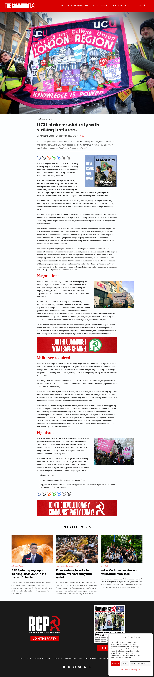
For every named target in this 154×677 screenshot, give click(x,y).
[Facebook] (64, 666)
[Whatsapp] (90, 666)
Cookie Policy (125, 670)
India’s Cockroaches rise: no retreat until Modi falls (118, 572)
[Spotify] (84, 666)
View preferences (140, 664)
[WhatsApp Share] (54, 158)
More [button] (127, 6)
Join (62, 6)
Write (87, 6)
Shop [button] (120, 6)
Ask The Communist (67, 566)
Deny (125, 664)
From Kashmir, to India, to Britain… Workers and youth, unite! (74, 574)
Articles (95, 6)
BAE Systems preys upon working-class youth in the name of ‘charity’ (29, 574)
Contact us (25, 658)
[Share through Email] (64, 158)
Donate (69, 6)
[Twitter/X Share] (44, 158)
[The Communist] (20, 7)
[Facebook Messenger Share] (59, 158)
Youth (82, 136)
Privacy (39, 658)
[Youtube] (79, 666)
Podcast (112, 6)
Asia (57, 566)
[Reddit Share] (49, 158)
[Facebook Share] (39, 158)
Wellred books (87, 658)
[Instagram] (74, 666)
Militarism (15, 566)
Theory (104, 6)
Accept (115, 664)
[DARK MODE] (145, 5)
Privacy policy (135, 670)
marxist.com (106, 658)
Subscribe (78, 6)
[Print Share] (69, 158)
